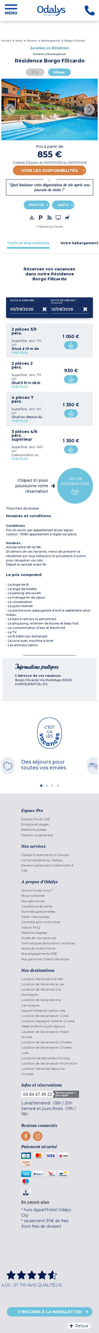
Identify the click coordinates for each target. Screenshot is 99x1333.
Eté (35, 72)
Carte (63, 205)
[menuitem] (49, 819)
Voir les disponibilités (49, 170)
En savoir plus (35, 1202)
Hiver (59, 72)
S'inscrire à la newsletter (49, 1311)
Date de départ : (64, 301)
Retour (82, 1325)
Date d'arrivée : (22, 300)
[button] (49, 226)
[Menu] (11, 10)
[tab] (28, 243)
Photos (36, 205)
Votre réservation (75, 481)
